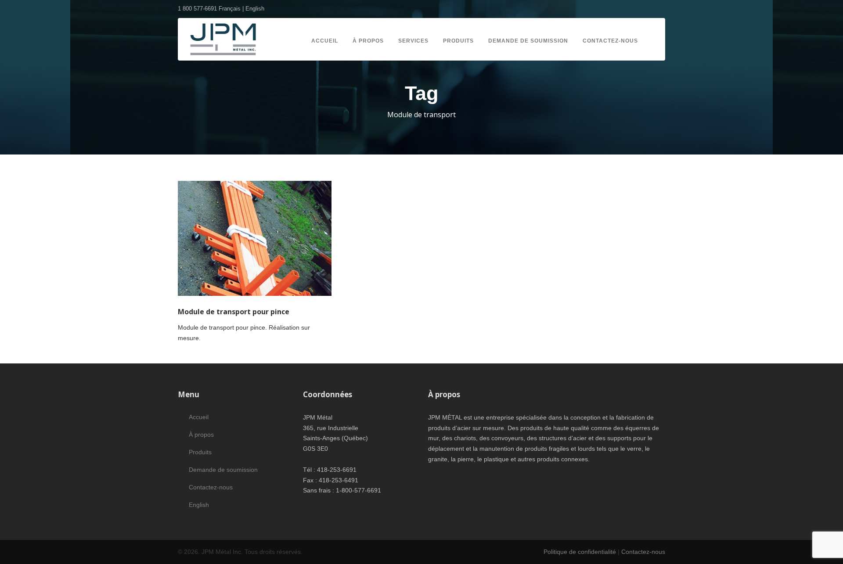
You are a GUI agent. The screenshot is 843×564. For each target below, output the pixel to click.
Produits (458, 41)
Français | (232, 8)
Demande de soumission (528, 41)
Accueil (324, 41)
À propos (368, 41)
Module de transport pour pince (233, 311)
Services (413, 41)
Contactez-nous (610, 41)
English (254, 8)
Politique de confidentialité (580, 551)
